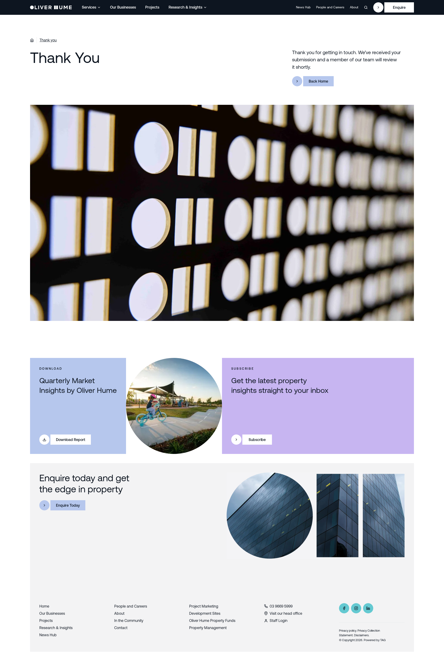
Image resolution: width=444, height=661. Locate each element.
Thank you (48, 40)
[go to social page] (344, 608)
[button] (91, 7)
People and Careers (330, 7)
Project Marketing (203, 606)
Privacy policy (347, 630)
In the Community (128, 620)
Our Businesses (123, 7)
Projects (152, 7)
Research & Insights (185, 7)
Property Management (208, 628)
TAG (383, 640)
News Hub (303, 7)
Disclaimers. (361, 635)
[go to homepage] (51, 7)
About (354, 7)
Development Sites (204, 613)
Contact (120, 628)
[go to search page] (365, 7)
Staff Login (278, 620)
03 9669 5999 (281, 606)
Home (44, 606)
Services (89, 7)
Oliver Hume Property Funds (212, 620)
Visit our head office (286, 613)
